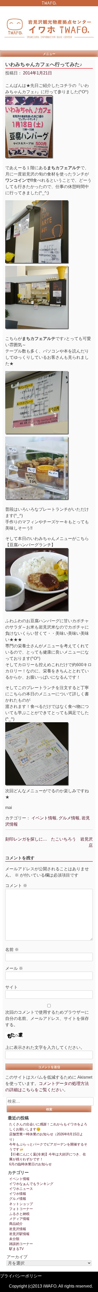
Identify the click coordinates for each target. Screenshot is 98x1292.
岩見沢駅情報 (19, 1234)
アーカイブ (17, 1257)
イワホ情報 (17, 1194)
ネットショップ (21, 1204)
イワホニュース (21, 1189)
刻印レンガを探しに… (26, 839)
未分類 (14, 1239)
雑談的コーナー (21, 1244)
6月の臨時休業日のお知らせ (30, 1164)
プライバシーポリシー (21, 1276)
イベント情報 (43, 818)
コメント (16, 885)
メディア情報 (19, 1219)
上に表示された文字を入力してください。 (45, 1047)
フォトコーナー (21, 1209)
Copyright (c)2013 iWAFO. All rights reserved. (51, 1286)
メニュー (49, 54)
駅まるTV (16, 1249)
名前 (12, 949)
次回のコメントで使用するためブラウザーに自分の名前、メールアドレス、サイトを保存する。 (47, 1018)
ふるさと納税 (19, 1214)
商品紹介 (16, 1224)
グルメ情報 (69, 818)
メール (14, 968)
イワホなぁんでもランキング (31, 1184)
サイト (11, 987)
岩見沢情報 (17, 1229)
